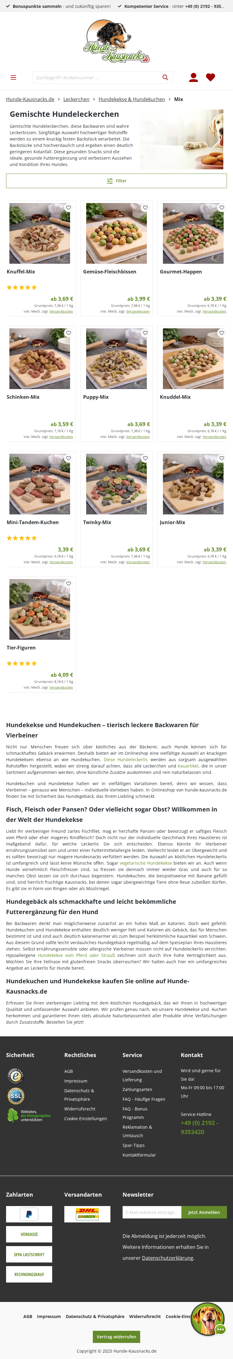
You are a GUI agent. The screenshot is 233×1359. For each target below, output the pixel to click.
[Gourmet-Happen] (193, 233)
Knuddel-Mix (175, 397)
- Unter (177, 6)
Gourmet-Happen (181, 271)
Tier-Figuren (21, 647)
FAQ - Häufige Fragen (144, 1099)
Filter (121, 181)
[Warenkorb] (223, 74)
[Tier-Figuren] (40, 609)
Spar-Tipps (134, 1145)
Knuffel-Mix (21, 271)
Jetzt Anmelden (204, 1212)
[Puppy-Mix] (116, 358)
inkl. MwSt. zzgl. (48, 311)
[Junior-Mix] (193, 484)
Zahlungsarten (137, 1089)
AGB (68, 1071)
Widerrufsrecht (79, 1109)
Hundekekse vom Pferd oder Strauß (76, 955)
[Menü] (13, 77)
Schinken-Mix (23, 397)
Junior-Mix (172, 522)
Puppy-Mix (96, 397)
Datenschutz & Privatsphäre (95, 1316)
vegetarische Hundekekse (146, 863)
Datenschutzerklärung (167, 1258)
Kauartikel (188, 766)
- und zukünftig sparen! (62, 6)
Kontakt (192, 1055)
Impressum (75, 1081)
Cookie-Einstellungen (85, 1118)
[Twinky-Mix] (116, 484)
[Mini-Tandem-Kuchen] (40, 484)
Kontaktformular (139, 1155)
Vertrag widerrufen (116, 1337)
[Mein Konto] (193, 77)
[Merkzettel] (210, 77)
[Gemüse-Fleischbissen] (116, 233)
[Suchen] (166, 77)
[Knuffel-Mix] (40, 233)
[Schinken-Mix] (40, 358)
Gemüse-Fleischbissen (110, 271)
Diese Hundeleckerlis (126, 759)
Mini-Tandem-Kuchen (33, 522)
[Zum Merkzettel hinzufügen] (68, 207)
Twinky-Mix (97, 522)
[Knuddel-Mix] (193, 358)
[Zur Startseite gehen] (116, 41)
